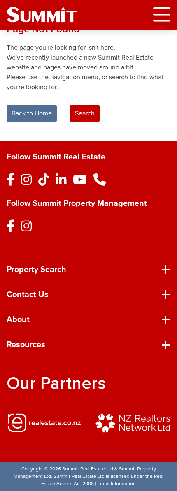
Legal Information (117, 484)
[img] (44, 423)
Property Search (36, 269)
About (18, 320)
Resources (26, 345)
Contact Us (28, 295)
